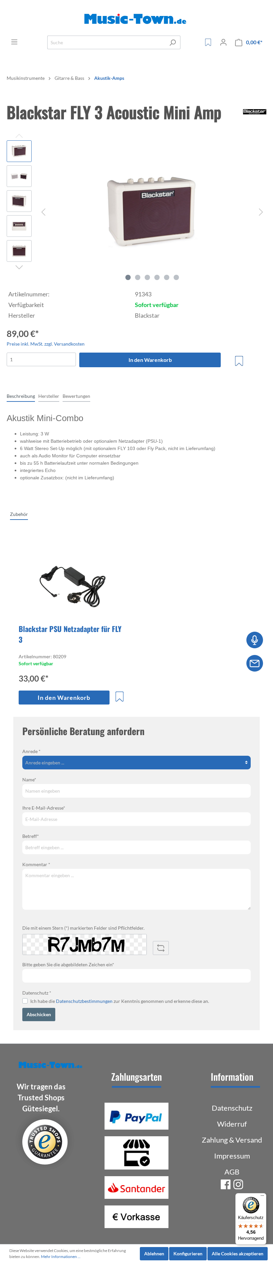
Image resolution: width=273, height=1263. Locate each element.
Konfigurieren (187, 1253)
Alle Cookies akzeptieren (237, 1253)
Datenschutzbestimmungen (84, 1001)
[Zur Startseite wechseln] (136, 19)
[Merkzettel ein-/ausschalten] (239, 361)
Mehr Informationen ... (61, 1256)
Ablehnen (154, 1253)
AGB (231, 1171)
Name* (29, 779)
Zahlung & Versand (232, 1139)
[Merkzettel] (208, 42)
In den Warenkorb (150, 360)
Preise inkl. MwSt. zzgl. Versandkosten (46, 344)
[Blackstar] (254, 113)
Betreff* (30, 836)
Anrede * (31, 751)
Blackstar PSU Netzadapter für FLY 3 (70, 634)
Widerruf (232, 1123)
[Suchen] (172, 42)
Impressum (232, 1155)
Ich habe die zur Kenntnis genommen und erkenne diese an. (119, 1001)
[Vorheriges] (43, 212)
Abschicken (39, 1014)
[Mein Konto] (223, 42)
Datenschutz (232, 1107)
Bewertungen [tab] (76, 396)
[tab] (21, 396)
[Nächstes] (261, 212)
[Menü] (14, 42)
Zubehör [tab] (19, 514)
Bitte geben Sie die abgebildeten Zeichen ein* (68, 964)
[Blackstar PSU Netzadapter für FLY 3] (72, 585)
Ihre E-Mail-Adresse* (43, 808)
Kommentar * (36, 864)
